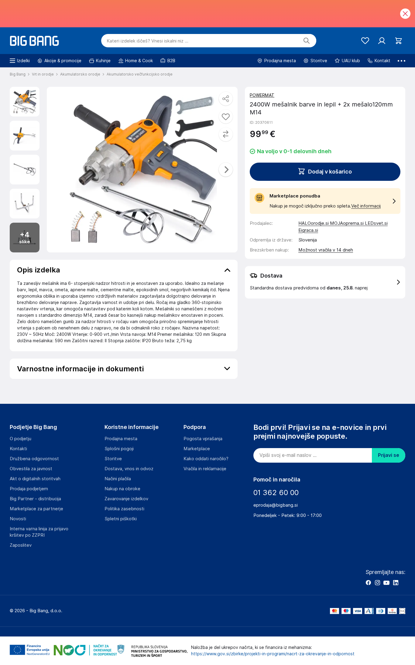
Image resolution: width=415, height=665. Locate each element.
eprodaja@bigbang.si (275, 505)
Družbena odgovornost (34, 458)
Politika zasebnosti (124, 508)
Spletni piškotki (121, 519)
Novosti (18, 519)
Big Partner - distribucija (35, 498)
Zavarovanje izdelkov (126, 498)
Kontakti (18, 448)
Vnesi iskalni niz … (147, 41)
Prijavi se (388, 455)
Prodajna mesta (121, 438)
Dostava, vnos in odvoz (129, 468)
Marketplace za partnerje (36, 508)
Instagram (377, 582)
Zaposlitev (21, 545)
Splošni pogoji (119, 448)
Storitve (113, 458)
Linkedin (395, 582)
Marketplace (196, 448)
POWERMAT (262, 95)
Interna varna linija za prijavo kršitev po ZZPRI (39, 532)
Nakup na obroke (122, 488)
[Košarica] (398, 41)
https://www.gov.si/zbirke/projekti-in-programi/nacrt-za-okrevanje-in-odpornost (273, 653)
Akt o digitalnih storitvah (35, 478)
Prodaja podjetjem (29, 488)
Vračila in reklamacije (204, 468)
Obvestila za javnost (31, 468)
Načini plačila (118, 478)
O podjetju (20, 438)
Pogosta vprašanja (202, 438)
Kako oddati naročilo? (205, 458)
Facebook (368, 582)
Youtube (386, 582)
